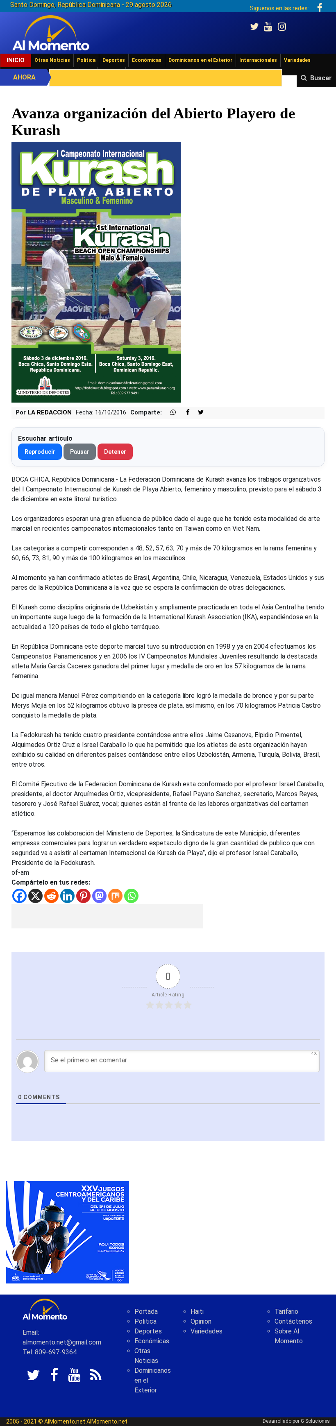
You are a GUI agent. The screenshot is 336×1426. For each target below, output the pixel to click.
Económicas (146, 60)
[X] (35, 896)
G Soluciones (315, 1421)
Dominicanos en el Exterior (200, 60)
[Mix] (115, 896)
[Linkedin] (67, 896)
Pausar (79, 451)
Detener (115, 451)
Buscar (321, 78)
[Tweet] (197, 412)
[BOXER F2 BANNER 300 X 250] (67, 1232)
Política (86, 60)
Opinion (201, 1321)
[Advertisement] (107, 916)
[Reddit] (51, 896)
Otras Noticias (52, 60)
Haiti (197, 1311)
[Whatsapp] (131, 896)
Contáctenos (293, 1321)
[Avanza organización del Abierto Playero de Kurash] (96, 272)
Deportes (113, 60)
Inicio (16, 60)
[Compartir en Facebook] (183, 412)
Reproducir (40, 451)
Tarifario (286, 1311)
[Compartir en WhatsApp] (169, 412)
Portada (146, 1311)
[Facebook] (19, 896)
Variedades (297, 60)
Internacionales (258, 60)
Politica (145, 1321)
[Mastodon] (99, 896)
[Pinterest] (83, 896)
